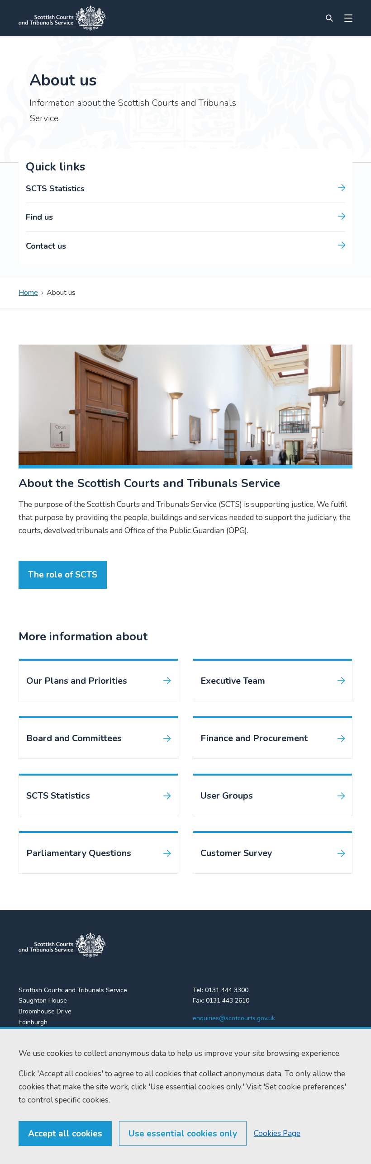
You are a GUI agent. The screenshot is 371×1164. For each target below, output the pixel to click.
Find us (39, 217)
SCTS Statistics (55, 188)
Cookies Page (277, 1133)
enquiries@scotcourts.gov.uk (234, 1018)
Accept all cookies (65, 1134)
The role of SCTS (62, 575)
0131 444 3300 (226, 990)
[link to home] (62, 945)
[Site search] (329, 18)
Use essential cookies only (182, 1134)
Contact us (46, 246)
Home (28, 293)
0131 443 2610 (227, 1000)
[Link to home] (62, 18)
